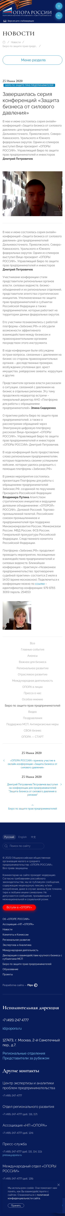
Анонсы (32, 655)
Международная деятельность (32, 680)
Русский (9, 837)
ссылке (40, 583)
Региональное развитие (33, 668)
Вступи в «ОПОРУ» (19, 907)
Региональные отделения (24, 1053)
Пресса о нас (32, 693)
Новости (16, 42)
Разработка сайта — (18, 985)
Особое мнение (32, 699)
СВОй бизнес (32, 730)
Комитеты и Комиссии (15, 934)
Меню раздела (33, 60)
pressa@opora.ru (12, 1155)
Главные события (32, 649)
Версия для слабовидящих (20, 21)
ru (59, 15)
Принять (16, 1205)
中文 (33, 837)
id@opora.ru (12, 1028)
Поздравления (32, 718)
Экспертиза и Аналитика (17, 945)
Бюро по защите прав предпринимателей (20, 46)
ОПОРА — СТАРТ (32, 736)
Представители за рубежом (26, 1058)
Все (32, 643)
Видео (32, 711)
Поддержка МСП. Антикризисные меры (32, 724)
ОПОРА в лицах (32, 687)
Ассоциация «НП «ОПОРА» (18, 924)
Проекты (8, 974)
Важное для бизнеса (32, 662)
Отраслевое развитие (32, 674)
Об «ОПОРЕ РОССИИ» (16, 919)
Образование (10, 969)
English (22, 837)
